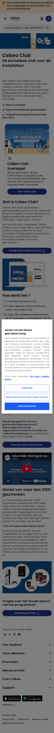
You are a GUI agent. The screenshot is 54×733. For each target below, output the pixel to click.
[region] (27, 366)
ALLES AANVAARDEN (27, 406)
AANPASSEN (27, 388)
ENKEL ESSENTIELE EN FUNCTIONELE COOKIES (27, 397)
